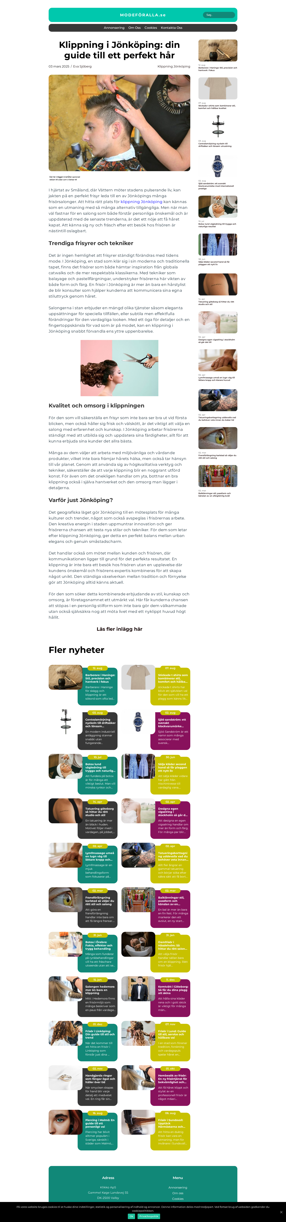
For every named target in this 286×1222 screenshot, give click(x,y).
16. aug (98, 1113)
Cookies (151, 28)
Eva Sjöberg (82, 66)
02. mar (97, 890)
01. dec (97, 1024)
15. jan (97, 979)
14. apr (97, 801)
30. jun (170, 757)
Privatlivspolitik (148, 1216)
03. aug (97, 712)
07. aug (170, 668)
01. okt (170, 1068)
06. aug (170, 1113)
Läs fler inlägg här (119, 629)
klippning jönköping (174, 66)
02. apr (170, 801)
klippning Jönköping (141, 201)
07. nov (170, 1024)
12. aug (97, 668)
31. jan (97, 935)
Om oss (134, 28)
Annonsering (114, 28)
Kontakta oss (171, 28)
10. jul (97, 757)
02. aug (170, 712)
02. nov (98, 1068)
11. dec (170, 979)
